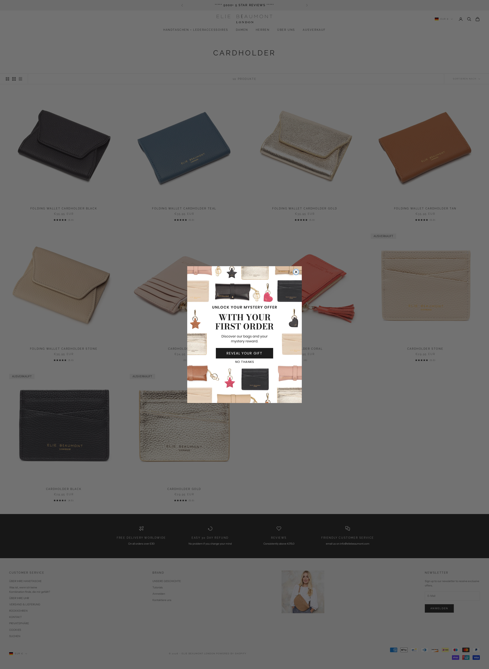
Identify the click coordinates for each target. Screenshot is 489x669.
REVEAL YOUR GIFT (244, 353)
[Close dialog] (296, 272)
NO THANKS (244, 361)
